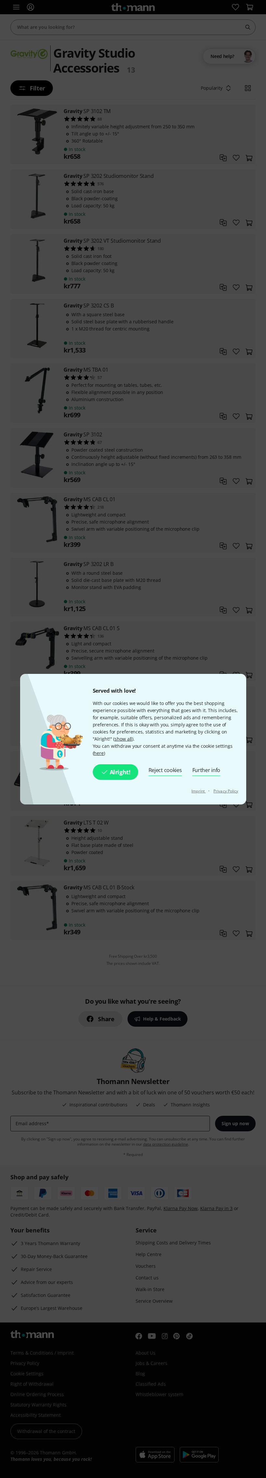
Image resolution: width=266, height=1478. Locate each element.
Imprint (198, 791)
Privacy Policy (225, 791)
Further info (206, 770)
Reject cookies (165, 770)
